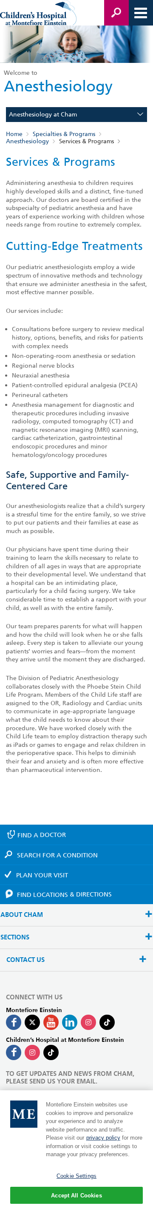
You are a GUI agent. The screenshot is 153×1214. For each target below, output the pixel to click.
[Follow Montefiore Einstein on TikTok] (107, 1022)
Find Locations (64, 894)
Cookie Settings (76, 1176)
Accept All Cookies (76, 1195)
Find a (41, 835)
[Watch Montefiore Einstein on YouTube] (51, 1022)
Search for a (57, 855)
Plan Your (42, 875)
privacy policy (103, 1138)
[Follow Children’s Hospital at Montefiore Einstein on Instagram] (32, 1052)
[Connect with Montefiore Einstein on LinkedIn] (69, 1022)
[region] (76, 1152)
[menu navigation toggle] (140, 13)
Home (14, 134)
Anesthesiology (27, 141)
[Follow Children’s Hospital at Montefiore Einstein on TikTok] (51, 1052)
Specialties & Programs (64, 134)
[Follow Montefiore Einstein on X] (32, 1022)
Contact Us (25, 960)
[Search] (116, 13)
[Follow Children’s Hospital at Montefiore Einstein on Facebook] (13, 1052)
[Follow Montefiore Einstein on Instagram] (88, 1022)
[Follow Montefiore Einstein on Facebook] (13, 1022)
